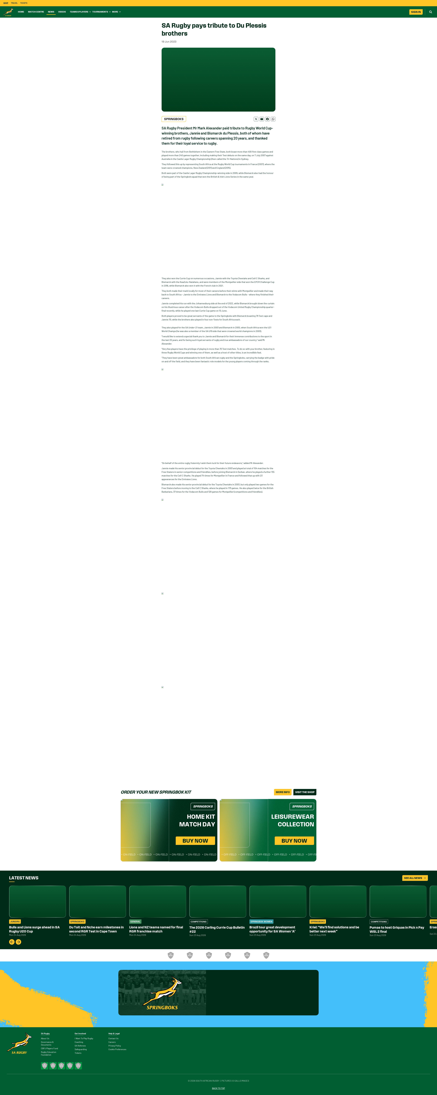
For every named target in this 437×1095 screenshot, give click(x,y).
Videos (62, 12)
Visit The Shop (305, 792)
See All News (413, 878)
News (51, 12)
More (115, 12)
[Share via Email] (261, 119)
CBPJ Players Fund (49, 1049)
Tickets (23, 3)
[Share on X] (256, 119)
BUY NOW (195, 841)
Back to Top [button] (218, 1088)
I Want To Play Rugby (84, 1039)
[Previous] (12, 942)
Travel (14, 3)
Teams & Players (79, 12)
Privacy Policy (114, 1046)
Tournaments (100, 12)
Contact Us (113, 1039)
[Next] (18, 942)
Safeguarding (81, 1049)
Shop (5, 3)
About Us (45, 1039)
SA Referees (80, 1046)
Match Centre (36, 12)
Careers (112, 1042)
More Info (283, 792)
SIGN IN (416, 11)
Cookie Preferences (117, 1049)
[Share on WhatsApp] (273, 119)
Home (21, 12)
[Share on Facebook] (267, 119)
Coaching (79, 1042)
